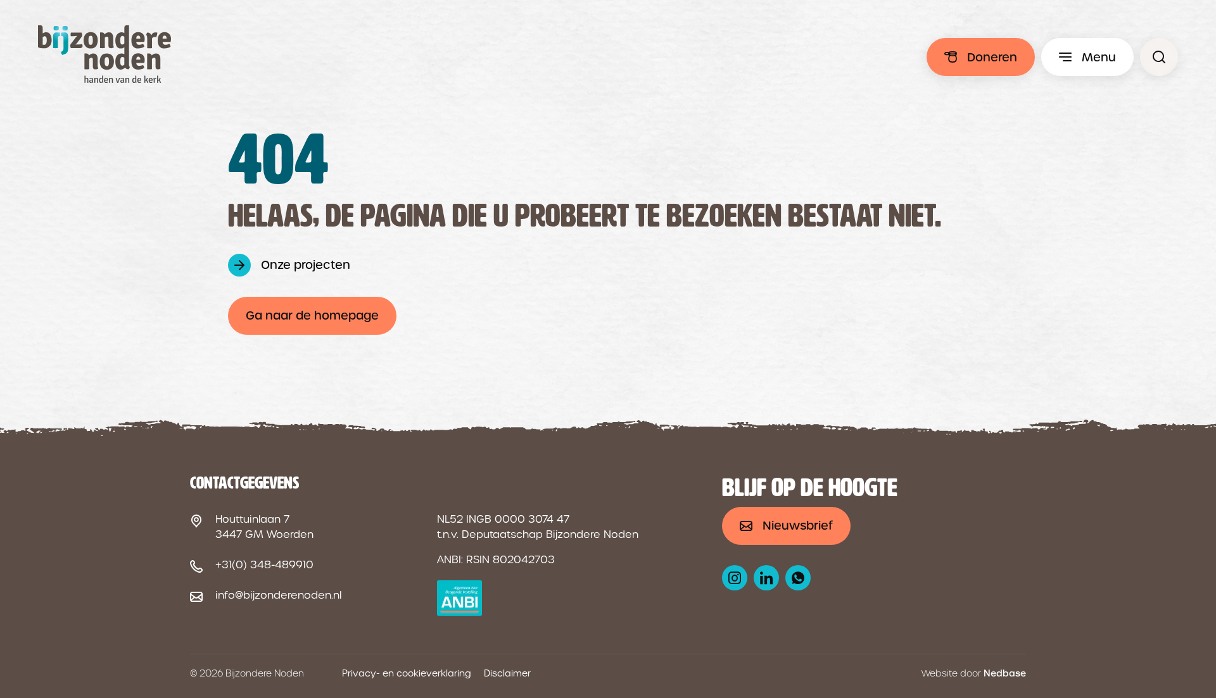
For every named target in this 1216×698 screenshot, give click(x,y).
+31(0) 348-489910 (264, 564)
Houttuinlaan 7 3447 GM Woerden (264, 527)
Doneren (992, 57)
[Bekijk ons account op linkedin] (766, 577)
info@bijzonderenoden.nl (278, 595)
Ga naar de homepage (312, 315)
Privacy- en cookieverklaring (406, 673)
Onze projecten (305, 265)
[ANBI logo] (459, 598)
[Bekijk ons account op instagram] (734, 577)
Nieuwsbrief (798, 525)
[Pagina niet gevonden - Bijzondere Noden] (1159, 57)
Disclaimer (507, 673)
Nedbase (1005, 673)
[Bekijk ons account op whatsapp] (798, 577)
